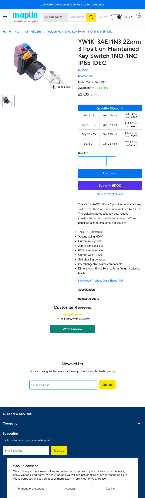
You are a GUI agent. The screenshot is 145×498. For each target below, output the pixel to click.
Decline (110, 488)
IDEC (85, 70)
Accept (70, 488)
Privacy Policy (97, 478)
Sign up (107, 384)
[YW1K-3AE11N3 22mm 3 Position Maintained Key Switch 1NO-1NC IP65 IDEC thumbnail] (8, 101)
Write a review (72, 329)
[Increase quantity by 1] (111, 161)
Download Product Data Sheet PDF (100, 280)
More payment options (110, 194)
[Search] (91, 17)
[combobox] (77, 17)
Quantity (83, 153)
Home (7, 31)
